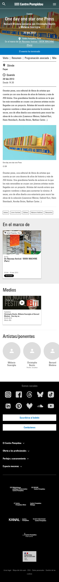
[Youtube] (51, 407)
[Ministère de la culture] (29, 556)
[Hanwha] (30, 538)
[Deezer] (29, 407)
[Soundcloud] (40, 407)
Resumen (16, 58)
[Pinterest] (18, 407)
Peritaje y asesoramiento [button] (14, 458)
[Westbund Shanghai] (41, 522)
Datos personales (38, 570)
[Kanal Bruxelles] (21, 522)
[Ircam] (40, 490)
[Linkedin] (8, 407)
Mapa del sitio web (19, 570)
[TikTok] (51, 395)
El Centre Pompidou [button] (12, 443)
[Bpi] (20, 490)
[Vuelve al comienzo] (52, 575)
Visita (5, 58)
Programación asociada (37, 58)
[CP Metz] (22, 506)
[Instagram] (8, 395)
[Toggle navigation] (54, 4)
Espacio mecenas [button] (11, 466)
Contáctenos (29, 427)
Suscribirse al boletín (29, 417)
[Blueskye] (40, 395)
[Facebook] (18, 395)
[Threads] (29, 395)
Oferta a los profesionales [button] (15, 450)
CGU (29, 570)
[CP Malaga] (37, 506)
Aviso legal (8, 570)
